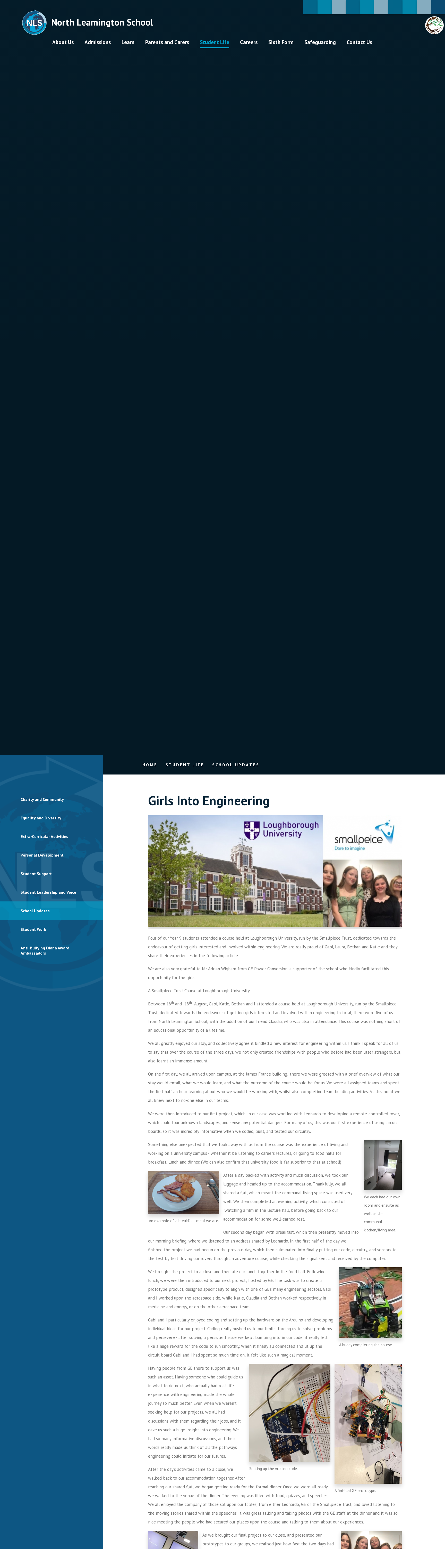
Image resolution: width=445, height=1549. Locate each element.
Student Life (185, 764)
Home (149, 764)
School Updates (236, 764)
